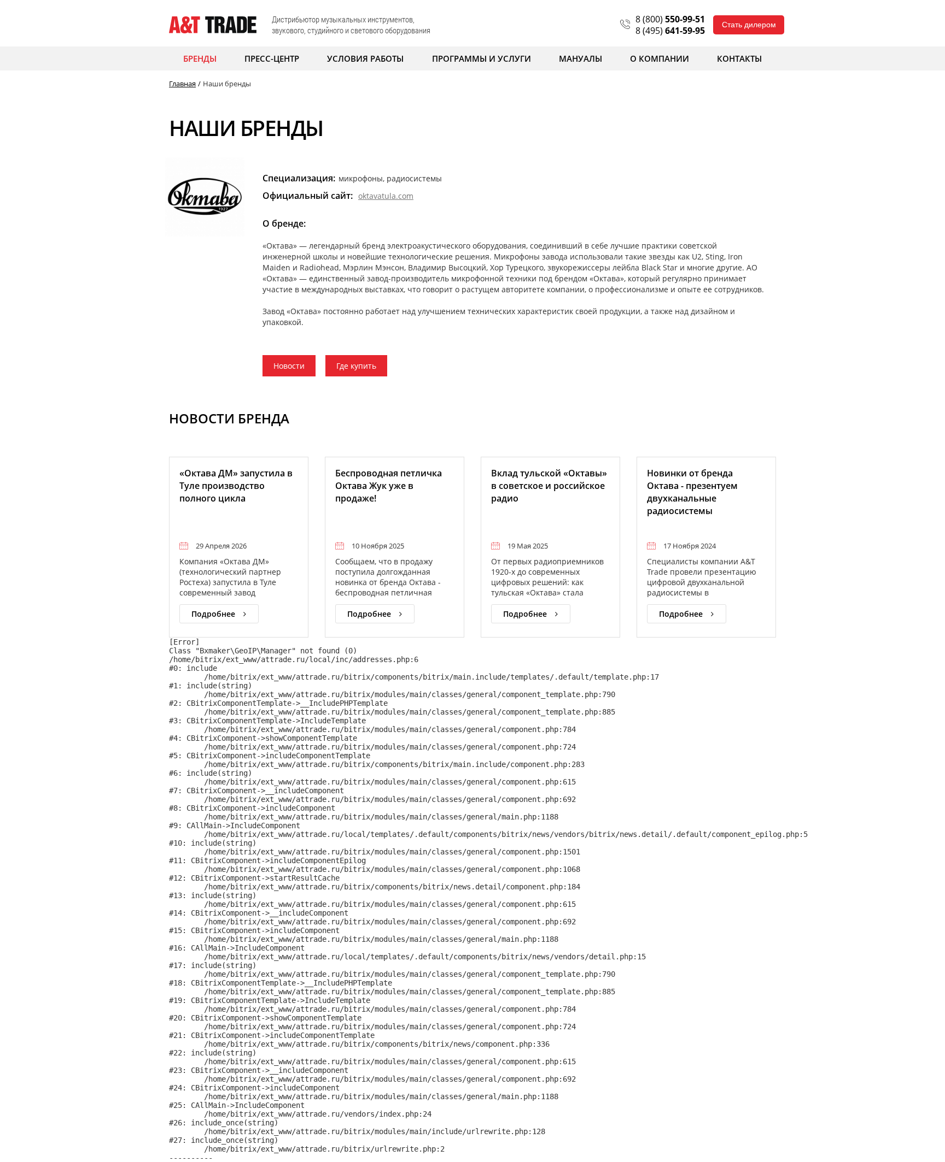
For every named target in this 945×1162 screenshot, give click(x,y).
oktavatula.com (385, 196)
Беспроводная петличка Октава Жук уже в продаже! (388, 485)
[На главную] (212, 24)
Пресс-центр (271, 58)
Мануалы (580, 58)
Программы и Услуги (481, 58)
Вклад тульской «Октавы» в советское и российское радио (549, 485)
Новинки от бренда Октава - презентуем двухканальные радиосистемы (692, 492)
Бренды (200, 58)
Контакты (739, 58)
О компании (659, 58)
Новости (289, 366)
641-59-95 (670, 31)
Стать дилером (749, 24)
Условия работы (365, 58)
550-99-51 (670, 19)
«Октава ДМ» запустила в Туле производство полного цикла (236, 485)
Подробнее (213, 614)
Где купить (356, 366)
